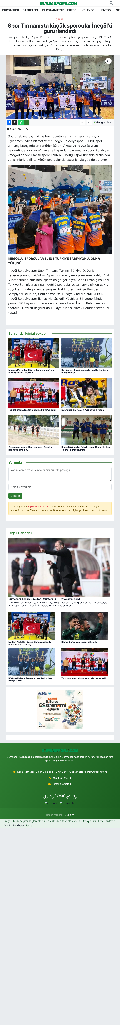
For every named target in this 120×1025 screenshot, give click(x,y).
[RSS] (74, 796)
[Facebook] (45, 796)
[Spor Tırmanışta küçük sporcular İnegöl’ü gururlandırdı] (60, 87)
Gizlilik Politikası (14, 825)
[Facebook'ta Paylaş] (9, 122)
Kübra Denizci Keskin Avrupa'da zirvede (82, 410)
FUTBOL (72, 10)
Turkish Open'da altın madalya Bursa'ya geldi (32, 410)
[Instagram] (57, 796)
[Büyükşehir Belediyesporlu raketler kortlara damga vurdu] (86, 352)
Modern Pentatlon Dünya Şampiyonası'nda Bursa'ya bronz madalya (31, 371)
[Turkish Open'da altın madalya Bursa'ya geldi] (33, 392)
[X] (51, 796)
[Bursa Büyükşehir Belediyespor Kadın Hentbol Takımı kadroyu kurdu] (86, 430)
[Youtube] (62, 796)
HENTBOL (106, 10)
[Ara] (111, 3)
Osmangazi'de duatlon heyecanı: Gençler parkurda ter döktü (30, 448)
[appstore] (51, 803)
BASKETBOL (31, 10)
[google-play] (67, 803)
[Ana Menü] (7, 3)
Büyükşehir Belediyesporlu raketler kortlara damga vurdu (84, 371)
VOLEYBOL (89, 10)
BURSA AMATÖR (53, 10)
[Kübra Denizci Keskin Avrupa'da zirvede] (86, 392)
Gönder (15, 495)
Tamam (30, 825)
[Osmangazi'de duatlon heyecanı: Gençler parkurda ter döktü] (33, 430)
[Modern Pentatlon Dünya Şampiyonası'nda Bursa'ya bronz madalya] (33, 352)
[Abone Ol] (103, 122)
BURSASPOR (10, 10)
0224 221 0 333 (62, 777)
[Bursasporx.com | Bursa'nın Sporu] (58, 3)
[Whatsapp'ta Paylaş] (21, 122)
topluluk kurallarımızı (40, 506)
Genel (60, 19)
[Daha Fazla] (26, 122)
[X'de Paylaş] (15, 122)
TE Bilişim (68, 814)
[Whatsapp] (68, 796)
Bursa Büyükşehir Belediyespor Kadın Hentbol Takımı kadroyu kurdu (85, 448)
